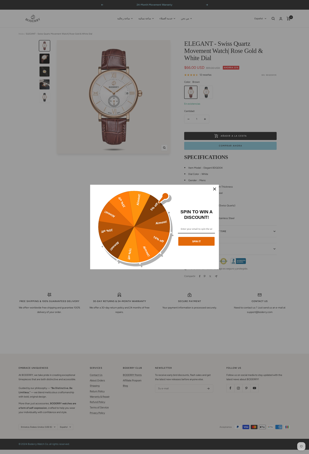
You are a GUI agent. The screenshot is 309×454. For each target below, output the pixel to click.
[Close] (214, 189)
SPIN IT (196, 241)
